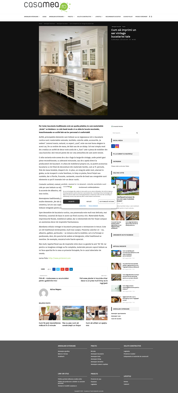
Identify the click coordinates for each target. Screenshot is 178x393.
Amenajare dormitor (97, 362)
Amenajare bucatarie (116, 26)
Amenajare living (96, 359)
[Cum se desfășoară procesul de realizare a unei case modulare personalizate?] (125, 186)
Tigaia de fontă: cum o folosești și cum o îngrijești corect (131, 298)
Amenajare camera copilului (99, 364)
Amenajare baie (95, 356)
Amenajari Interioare (31, 16)
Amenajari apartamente (118, 313)
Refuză (89, 201)
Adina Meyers (116, 39)
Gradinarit (61, 356)
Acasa (44, 16)
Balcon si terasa (63, 354)
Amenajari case (116, 316)
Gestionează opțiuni (106, 201)
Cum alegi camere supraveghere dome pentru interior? (131, 287)
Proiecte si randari (129, 354)
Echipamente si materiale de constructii (136, 356)
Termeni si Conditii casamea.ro (67, 386)
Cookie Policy (82, 205)
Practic (70, 16)
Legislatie (94, 384)
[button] (114, 187)
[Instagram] (152, 17)
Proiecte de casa (96, 379)
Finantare (94, 382)
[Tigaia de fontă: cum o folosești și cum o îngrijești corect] (116, 299)
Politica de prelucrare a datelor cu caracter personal (71, 382)
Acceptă (71, 201)
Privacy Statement (93, 205)
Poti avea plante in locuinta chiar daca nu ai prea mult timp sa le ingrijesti (94, 280)
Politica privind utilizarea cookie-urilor (70, 379)
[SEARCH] (137, 133)
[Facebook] (150, 17)
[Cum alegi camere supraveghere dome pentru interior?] (116, 288)
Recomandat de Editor (113, 16)
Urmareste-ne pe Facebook (123, 235)
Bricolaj (93, 351)
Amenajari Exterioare (56, 16)
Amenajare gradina (64, 351)
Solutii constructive (84, 16)
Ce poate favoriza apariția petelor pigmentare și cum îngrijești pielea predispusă (116, 225)
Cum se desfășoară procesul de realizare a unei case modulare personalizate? (122, 199)
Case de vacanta (116, 319)
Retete (126, 381)
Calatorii (126, 384)
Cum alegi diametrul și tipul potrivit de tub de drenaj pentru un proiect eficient (131, 276)
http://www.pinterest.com (60, 258)
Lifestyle (98, 16)
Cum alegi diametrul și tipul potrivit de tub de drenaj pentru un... (132, 223)
